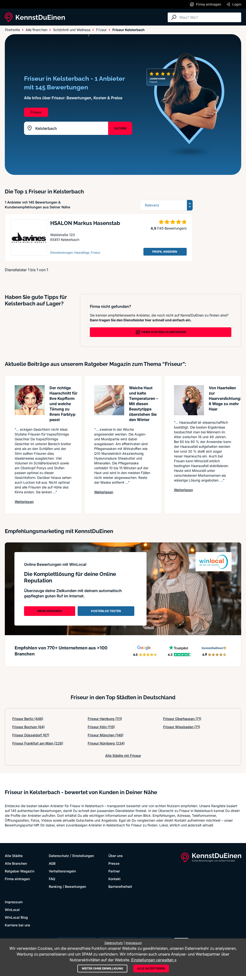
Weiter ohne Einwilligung (102, 968)
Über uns (115, 856)
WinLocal (12, 910)
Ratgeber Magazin (19, 871)
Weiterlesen (24, 501)
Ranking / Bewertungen (67, 886)
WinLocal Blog (16, 917)
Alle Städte (14, 31)
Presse (113, 863)
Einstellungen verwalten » (154, 959)
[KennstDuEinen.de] (35, 17)
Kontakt (114, 879)
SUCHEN (120, 128)
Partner (114, 871)
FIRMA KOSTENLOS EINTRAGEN (163, 332)
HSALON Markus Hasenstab (85, 223)
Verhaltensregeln (62, 871)
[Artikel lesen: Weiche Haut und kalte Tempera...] (109, 400)
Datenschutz (59, 856)
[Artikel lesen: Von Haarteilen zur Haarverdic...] (189, 400)
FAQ (52, 879)
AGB (52, 863)
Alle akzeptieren (151, 968)
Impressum (14, 902)
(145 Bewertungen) (172, 228)
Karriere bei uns (17, 925)
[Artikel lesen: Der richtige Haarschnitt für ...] (30, 400)
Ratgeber (73, 31)
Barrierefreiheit (120, 886)
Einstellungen (83, 856)
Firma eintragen (17, 879)
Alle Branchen (44, 31)
